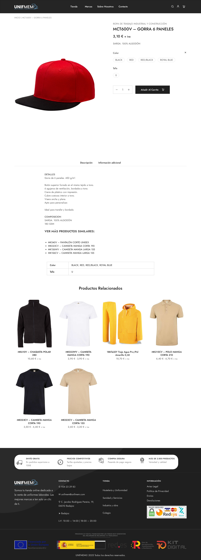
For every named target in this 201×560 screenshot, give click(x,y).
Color (116, 53)
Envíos (150, 496)
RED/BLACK (92, 265)
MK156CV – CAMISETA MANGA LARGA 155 (71, 253)
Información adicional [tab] (109, 162)
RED (82, 265)
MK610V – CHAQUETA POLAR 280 (34, 353)
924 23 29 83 (68, 486)
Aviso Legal (152, 486)
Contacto (123, 6)
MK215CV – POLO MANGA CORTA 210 (167, 353)
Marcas (88, 6)
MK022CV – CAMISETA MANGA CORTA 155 (78, 421)
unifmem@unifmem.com (73, 494)
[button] (119, 60)
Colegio (107, 513)
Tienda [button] (73, 6)
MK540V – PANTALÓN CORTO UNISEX (68, 242)
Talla (115, 68)
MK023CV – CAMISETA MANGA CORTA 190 (71, 246)
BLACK (75, 265)
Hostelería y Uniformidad (115, 490)
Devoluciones (153, 500)
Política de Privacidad (158, 491)
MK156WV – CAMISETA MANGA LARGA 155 (71, 249)
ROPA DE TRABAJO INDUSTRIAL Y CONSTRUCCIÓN (140, 23)
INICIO (17, 17)
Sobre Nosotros (105, 6)
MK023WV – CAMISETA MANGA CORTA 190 (78, 353)
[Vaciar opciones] (185, 52)
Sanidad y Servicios (112, 498)
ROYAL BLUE (105, 265)
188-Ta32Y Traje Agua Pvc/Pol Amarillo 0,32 (122, 353)
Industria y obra (110, 505)
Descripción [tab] (86, 162)
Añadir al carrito (150, 89)
